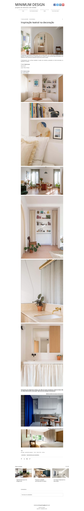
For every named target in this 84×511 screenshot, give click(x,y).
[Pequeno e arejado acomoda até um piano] (42, 473)
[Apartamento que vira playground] (23, 473)
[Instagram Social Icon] (60, 5)
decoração (22, 452)
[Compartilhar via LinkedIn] (27, 458)
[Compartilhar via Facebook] (21, 458)
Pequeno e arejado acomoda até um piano (40, 480)
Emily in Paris (39, 452)
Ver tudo (67, 466)
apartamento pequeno (29, 452)
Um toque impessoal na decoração (59, 480)
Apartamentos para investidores (33, 454)
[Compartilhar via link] (29, 458)
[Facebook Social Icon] (55, 5)
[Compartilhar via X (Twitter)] (24, 458)
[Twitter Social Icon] (57, 5)
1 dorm (35, 452)
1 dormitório (23, 454)
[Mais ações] (62, 19)
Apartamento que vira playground (22, 480)
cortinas (43, 452)
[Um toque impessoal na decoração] (60, 473)
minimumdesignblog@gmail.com (42, 505)
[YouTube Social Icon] (63, 5)
